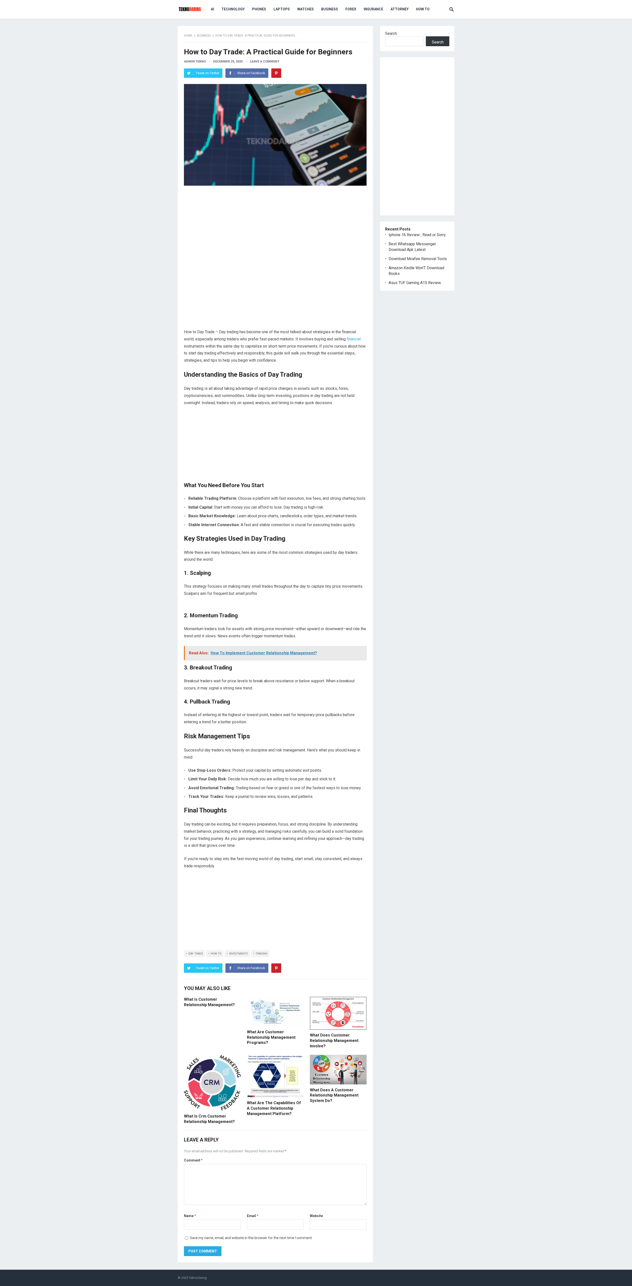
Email (252, 1216)
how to (216, 953)
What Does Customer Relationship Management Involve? (334, 1040)
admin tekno (195, 61)
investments (238, 953)
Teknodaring (198, 1278)
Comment (193, 1160)
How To (423, 9)
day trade (195, 953)
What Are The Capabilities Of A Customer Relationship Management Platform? (274, 1108)
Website (316, 1216)
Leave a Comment (264, 61)
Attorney (400, 9)
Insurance (373, 9)
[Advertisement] (275, 224)
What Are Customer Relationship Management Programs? (271, 1037)
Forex (350, 9)
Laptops (282, 9)
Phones (259, 9)
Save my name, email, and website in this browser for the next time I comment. (251, 1238)
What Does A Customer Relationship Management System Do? (334, 1095)
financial (353, 339)
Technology (233, 9)
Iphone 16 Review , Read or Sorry (417, 234)
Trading (261, 953)
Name (190, 1216)
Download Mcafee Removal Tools (418, 258)
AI (212, 9)
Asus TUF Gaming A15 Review (415, 282)
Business (329, 9)
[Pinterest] (276, 73)
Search (391, 33)
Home (188, 35)
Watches (305, 9)
